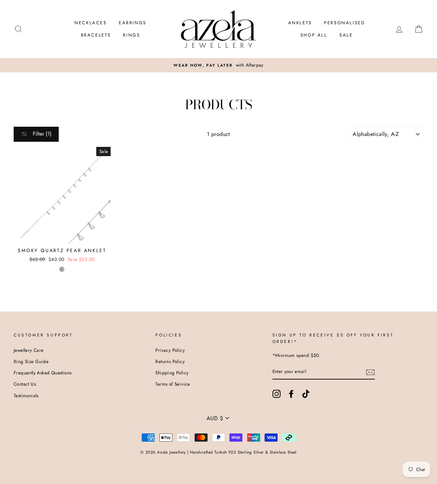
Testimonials (26, 395)
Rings (131, 35)
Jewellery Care (29, 350)
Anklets (300, 22)
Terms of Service (172, 384)
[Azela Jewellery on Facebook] (291, 394)
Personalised (344, 22)
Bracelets (96, 35)
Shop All (313, 35)
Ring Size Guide (31, 361)
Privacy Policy (170, 350)
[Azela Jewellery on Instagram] (276, 394)
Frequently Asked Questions (42, 372)
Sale (346, 35)
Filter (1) (41, 134)
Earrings (132, 22)
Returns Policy (170, 361)
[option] (218, 65)
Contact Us (25, 384)
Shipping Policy (171, 372)
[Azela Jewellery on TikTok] (306, 394)
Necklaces (90, 22)
